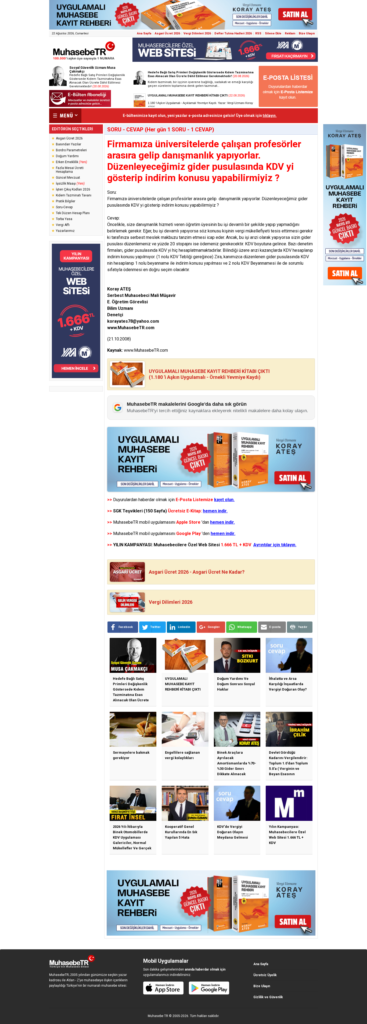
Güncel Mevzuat (68, 177)
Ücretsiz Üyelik (265, 975)
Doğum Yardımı (67, 156)
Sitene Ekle (273, 33)
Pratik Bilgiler (65, 201)
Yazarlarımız (65, 231)
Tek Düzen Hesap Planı (73, 213)
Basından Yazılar (68, 144)
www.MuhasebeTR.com (146, 350)
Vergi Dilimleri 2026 (197, 33)
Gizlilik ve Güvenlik (268, 997)
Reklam (290, 33)
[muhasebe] (84, 60)
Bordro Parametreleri (71, 150)
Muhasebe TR (158, 1016)
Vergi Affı (63, 225)
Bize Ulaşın (307, 33)
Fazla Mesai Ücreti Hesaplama (70, 170)
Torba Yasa (64, 219)
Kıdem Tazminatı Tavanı (73, 195)
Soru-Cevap (64, 207)
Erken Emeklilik (71, 162)
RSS (258, 33)
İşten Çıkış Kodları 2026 (73, 189)
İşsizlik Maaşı (70, 183)
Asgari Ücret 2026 (167, 33)
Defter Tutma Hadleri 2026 (233, 33)
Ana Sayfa (144, 33)
